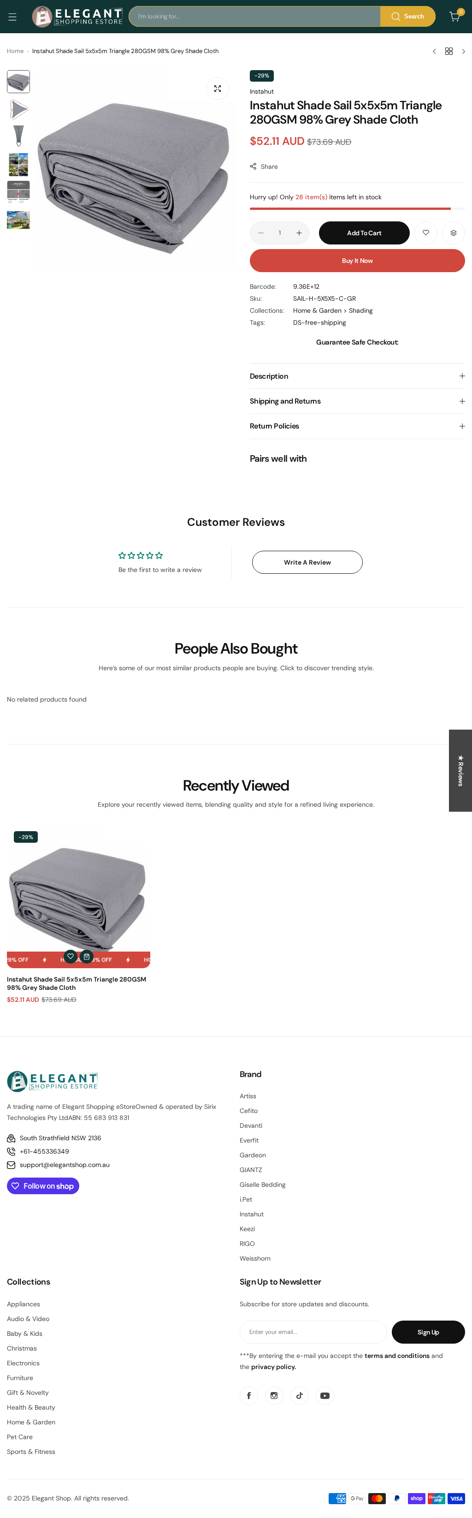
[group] (135, 171)
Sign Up (428, 1332)
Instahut (262, 91)
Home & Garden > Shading (333, 310)
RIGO (247, 1243)
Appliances (23, 1304)
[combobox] (282, 16)
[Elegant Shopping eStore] (78, 17)
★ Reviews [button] (461, 770)
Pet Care (20, 1437)
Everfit (249, 1140)
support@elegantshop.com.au (65, 1165)
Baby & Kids (24, 1333)
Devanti (251, 1125)
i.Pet (246, 1199)
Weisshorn (255, 1258)
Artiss (248, 1096)
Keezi (247, 1229)
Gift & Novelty (28, 1392)
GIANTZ (251, 1170)
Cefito (249, 1111)
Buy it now (357, 260)
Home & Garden (31, 1422)
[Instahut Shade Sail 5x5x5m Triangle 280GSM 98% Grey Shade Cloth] (78, 896)
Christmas (22, 1348)
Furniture (20, 1378)
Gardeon (253, 1155)
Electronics (23, 1363)
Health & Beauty (31, 1407)
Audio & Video (28, 1319)
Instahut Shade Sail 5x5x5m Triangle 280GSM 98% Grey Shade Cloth (76, 983)
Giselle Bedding (263, 1184)
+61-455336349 (44, 1151)
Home (15, 51)
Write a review (307, 562)
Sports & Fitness (31, 1451)
